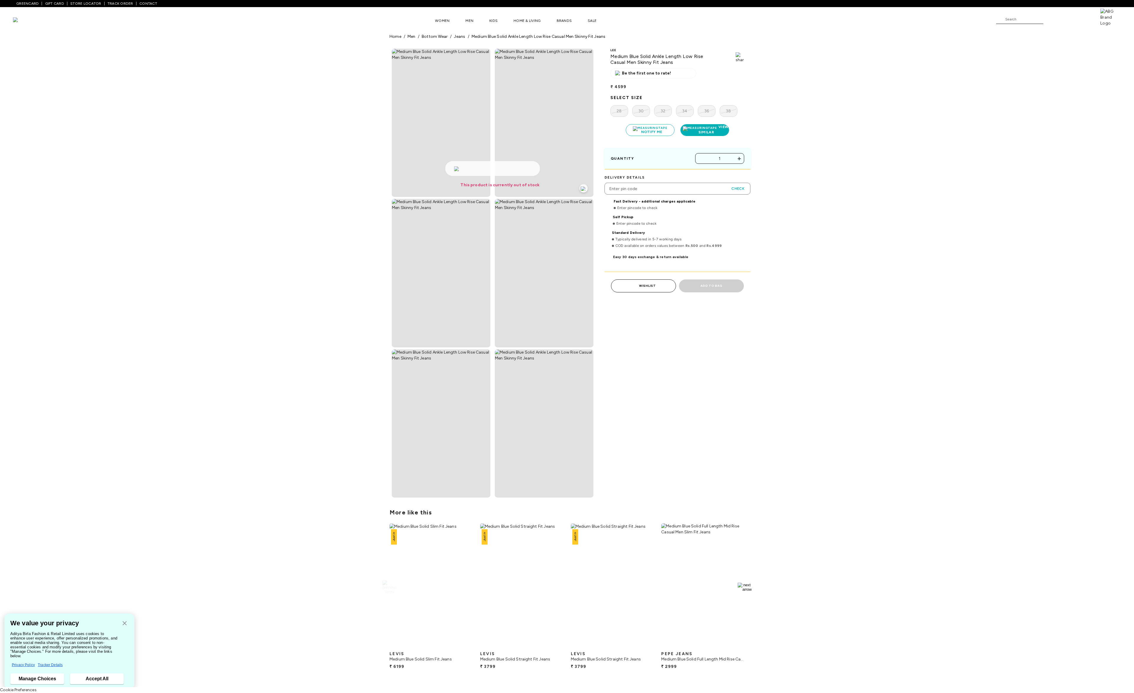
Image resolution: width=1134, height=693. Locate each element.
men (412, 36)
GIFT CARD (54, 3)
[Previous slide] (389, 587)
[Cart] (1083, 19)
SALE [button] (592, 21)
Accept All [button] (97, 678)
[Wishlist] (1050, 19)
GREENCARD (27, 3)
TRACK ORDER (120, 3)
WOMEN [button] (442, 21)
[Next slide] (745, 587)
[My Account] (1067, 19)
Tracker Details (50, 665)
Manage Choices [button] (37, 678)
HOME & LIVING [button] (527, 21)
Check (737, 189)
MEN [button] (469, 21)
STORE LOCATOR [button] (85, 3)
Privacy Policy (23, 665)
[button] (125, 623)
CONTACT (148, 3)
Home (395, 36)
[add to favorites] (463, 645)
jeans (459, 36)
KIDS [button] (493, 21)
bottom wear (435, 36)
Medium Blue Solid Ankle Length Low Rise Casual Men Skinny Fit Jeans (539, 36)
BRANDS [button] (564, 21)
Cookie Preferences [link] (18, 689)
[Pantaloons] (24, 20)
